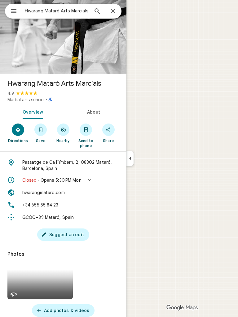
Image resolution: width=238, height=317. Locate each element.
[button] (63, 180)
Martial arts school (26, 99)
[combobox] (57, 11)
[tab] (31, 111)
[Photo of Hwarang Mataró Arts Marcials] (63, 37)
